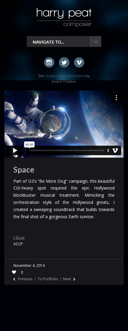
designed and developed (65, 75)
